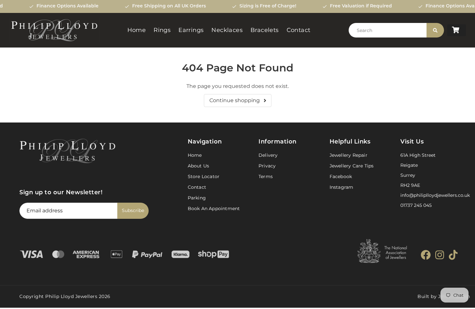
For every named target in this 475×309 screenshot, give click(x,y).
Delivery (268, 155)
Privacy (267, 166)
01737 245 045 (416, 205)
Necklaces (227, 30)
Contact (299, 30)
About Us (198, 166)
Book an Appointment (214, 208)
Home (136, 30)
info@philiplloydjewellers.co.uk (435, 195)
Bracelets (264, 30)
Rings (162, 30)
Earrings (191, 30)
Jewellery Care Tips (352, 166)
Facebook (341, 176)
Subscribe (133, 210)
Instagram (342, 187)
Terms (266, 176)
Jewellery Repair (348, 155)
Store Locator (204, 176)
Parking (197, 198)
